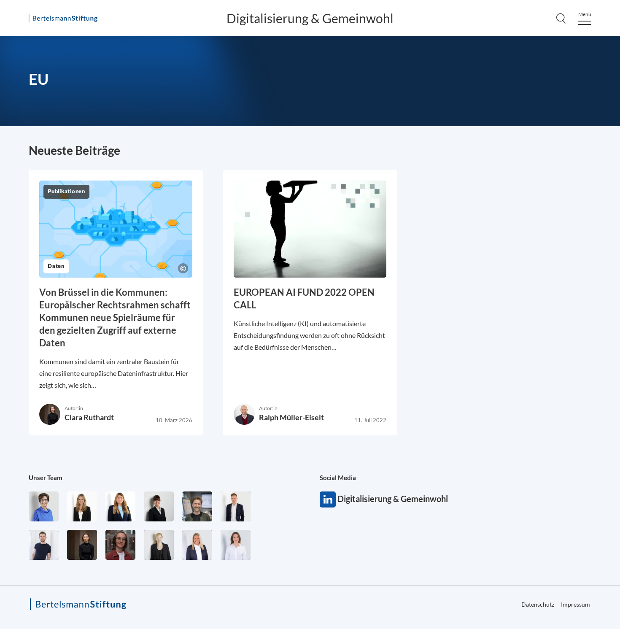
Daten (56, 266)
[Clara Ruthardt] (82, 545)
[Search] (561, 18)
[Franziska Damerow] (236, 545)
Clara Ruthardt (89, 417)
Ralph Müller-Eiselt (291, 417)
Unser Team (45, 477)
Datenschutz (537, 604)
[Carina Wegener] (159, 545)
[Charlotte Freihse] (82, 506)
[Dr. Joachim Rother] (44, 545)
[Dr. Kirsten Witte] (44, 506)
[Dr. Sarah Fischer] (159, 506)
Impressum (575, 604)
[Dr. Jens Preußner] (197, 506)
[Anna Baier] (120, 545)
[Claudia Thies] (197, 545)
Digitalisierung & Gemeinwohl (310, 18)
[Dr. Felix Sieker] (236, 506)
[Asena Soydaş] (120, 506)
